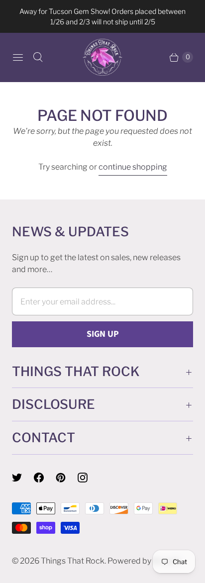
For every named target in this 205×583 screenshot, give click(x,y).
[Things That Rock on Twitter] (23, 477)
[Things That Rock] (102, 57)
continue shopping (133, 167)
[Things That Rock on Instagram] (89, 477)
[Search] (38, 57)
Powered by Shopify (144, 561)
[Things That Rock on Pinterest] (67, 477)
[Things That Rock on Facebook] (45, 477)
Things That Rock (72, 561)
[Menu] (18, 57)
